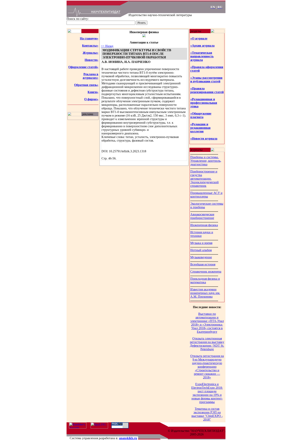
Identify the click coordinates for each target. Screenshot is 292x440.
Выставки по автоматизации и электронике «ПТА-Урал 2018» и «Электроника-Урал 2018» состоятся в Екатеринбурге (207, 322)
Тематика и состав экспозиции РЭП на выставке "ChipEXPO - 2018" (207, 414)
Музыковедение (201, 257)
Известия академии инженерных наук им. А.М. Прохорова (205, 293)
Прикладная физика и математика (205, 280)
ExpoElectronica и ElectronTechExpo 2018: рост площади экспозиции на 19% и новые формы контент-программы (207, 393)
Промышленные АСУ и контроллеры (206, 194)
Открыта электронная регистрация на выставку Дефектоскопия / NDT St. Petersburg (207, 344)
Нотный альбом (201, 250)
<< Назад (107, 46)
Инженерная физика (204, 225)
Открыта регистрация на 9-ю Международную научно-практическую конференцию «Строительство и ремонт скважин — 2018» (207, 366)
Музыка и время (201, 243)
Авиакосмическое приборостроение (202, 216)
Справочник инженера (205, 271)
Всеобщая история (202, 264)
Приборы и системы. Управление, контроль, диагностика (205, 160)
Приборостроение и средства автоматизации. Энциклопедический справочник (204, 178)
